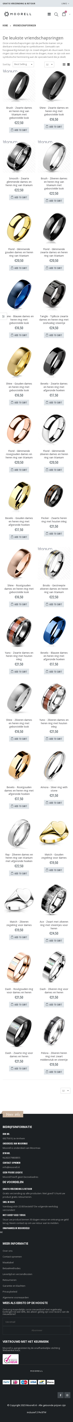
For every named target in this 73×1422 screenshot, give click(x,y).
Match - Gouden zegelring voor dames (54, 856)
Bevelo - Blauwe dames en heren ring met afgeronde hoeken (54, 656)
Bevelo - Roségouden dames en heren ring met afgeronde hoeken (19, 790)
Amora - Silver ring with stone (54, 788)
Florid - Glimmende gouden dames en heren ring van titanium (19, 252)
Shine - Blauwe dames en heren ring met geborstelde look (19, 320)
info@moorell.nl (11, 1167)
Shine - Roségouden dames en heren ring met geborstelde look (19, 589)
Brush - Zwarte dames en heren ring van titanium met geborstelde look (19, 112)
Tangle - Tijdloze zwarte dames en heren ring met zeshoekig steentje (54, 320)
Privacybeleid (10, 1291)
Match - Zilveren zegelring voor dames (19, 923)
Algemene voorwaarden (16, 1297)
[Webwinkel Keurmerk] (11, 1358)
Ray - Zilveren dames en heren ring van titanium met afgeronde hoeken (19, 858)
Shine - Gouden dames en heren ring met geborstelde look (19, 387)
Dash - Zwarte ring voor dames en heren (19, 1054)
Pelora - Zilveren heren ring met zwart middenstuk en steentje (54, 1056)
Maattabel (8, 1262)
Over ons (8, 1250)
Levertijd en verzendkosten (17, 1274)
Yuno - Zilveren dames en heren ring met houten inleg (54, 723)
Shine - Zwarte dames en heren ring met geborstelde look (54, 111)
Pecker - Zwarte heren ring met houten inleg (54, 519)
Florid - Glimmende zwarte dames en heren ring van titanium (54, 252)
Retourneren (9, 1280)
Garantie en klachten (14, 1285)
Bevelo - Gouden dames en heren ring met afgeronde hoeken (19, 521)
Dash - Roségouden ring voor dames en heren (19, 990)
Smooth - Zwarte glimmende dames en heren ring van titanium (19, 182)
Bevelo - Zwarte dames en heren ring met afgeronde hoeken (54, 387)
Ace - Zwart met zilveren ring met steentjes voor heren (54, 925)
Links (64, 3)
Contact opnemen (12, 1256)
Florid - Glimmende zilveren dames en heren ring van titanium (54, 454)
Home (5, 25)
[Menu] (49, 14)
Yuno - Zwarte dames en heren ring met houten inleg (19, 656)
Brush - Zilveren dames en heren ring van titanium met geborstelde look (54, 183)
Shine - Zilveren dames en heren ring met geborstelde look (19, 723)
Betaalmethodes (12, 1268)
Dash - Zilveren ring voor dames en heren (54, 990)
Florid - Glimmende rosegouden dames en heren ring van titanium (19, 454)
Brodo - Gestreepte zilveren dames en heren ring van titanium (54, 589)
